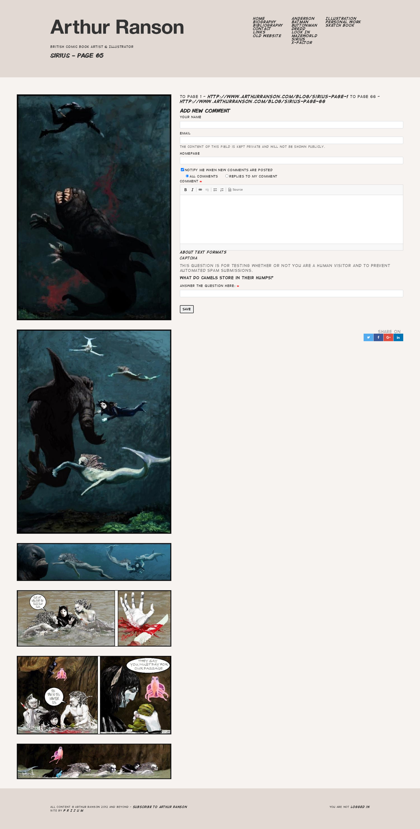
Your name (190, 117)
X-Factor (302, 42)
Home (259, 18)
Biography (264, 22)
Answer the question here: (208, 285)
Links (259, 32)
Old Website (267, 35)
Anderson (303, 18)
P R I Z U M (73, 810)
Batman (300, 22)
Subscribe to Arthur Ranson (160, 806)
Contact (262, 28)
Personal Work (343, 22)
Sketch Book (340, 25)
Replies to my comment (253, 176)
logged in (360, 806)
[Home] (117, 28)
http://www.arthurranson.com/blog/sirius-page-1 (278, 96)
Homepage (190, 153)
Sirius (299, 39)
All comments (204, 176)
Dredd (299, 28)
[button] (185, 190)
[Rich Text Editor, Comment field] (291, 219)
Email (185, 133)
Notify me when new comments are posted (229, 170)
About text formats (203, 252)
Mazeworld (304, 35)
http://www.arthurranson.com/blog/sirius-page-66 (253, 101)
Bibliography (268, 25)
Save (187, 309)
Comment (189, 181)
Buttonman (304, 25)
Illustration (341, 18)
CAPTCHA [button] (189, 258)
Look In (301, 32)
